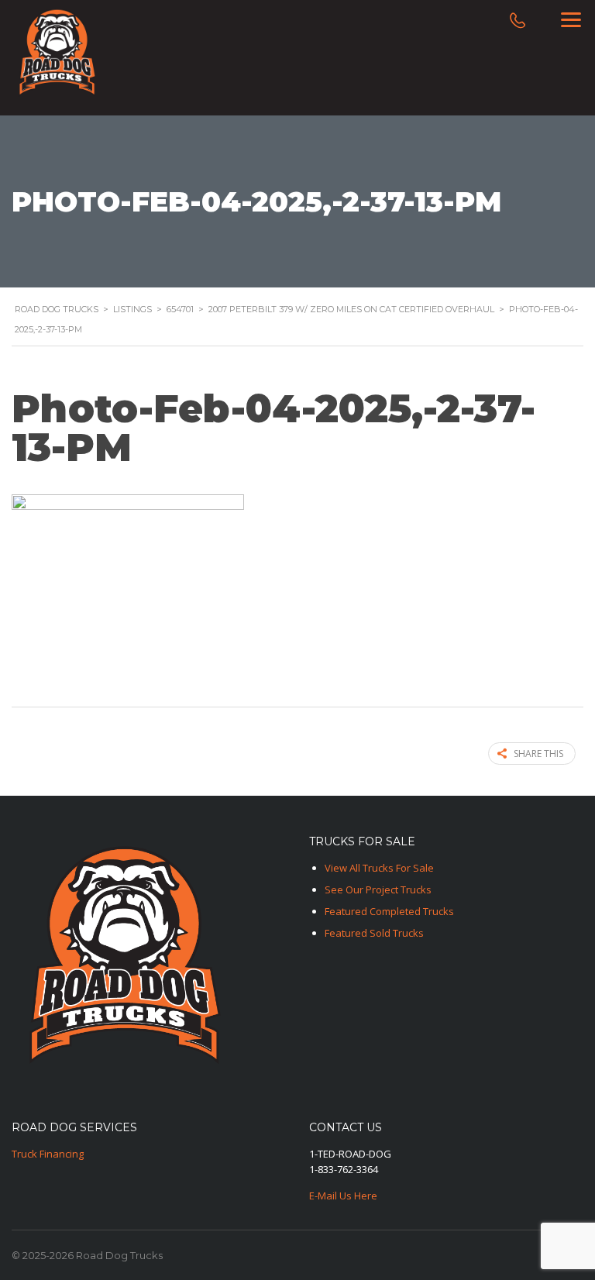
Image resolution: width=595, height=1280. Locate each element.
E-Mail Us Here (343, 1196)
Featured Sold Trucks (374, 933)
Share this (538, 753)
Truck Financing (48, 1154)
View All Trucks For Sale (379, 868)
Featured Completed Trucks (389, 911)
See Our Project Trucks (378, 889)
